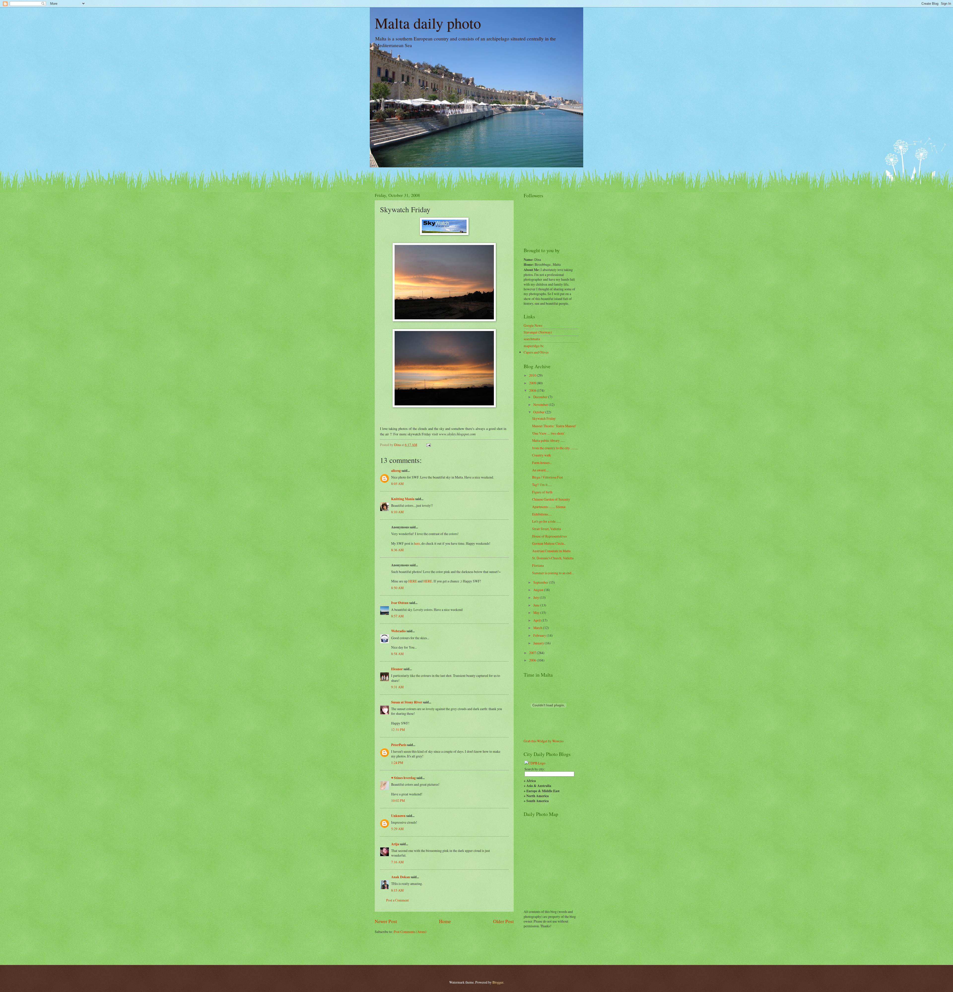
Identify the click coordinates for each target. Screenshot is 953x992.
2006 (533, 660)
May (536, 612)
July (536, 597)
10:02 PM (398, 800)
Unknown (398, 815)
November (541, 404)
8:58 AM (397, 653)
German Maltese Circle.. (548, 543)
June (536, 605)
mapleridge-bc (534, 345)
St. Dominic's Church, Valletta (553, 558)
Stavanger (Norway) (538, 332)
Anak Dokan (400, 876)
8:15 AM (397, 890)
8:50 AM (397, 587)
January (539, 643)
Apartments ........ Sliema (548, 506)
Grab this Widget (535, 741)
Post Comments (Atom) (410, 931)
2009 (533, 383)
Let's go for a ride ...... (546, 521)
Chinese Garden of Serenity (551, 499)
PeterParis (398, 744)
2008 (533, 390)
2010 (533, 375)
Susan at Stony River (406, 702)
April (537, 620)
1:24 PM (397, 762)
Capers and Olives (536, 352)
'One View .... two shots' (548, 433)
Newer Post (386, 921)
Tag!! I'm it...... (542, 484)
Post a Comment (397, 900)
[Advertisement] (404, 948)
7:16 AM (397, 862)
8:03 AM (397, 483)
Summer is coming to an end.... (553, 573)
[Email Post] (428, 444)
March (538, 627)
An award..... (540, 470)
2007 (533, 652)
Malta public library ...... (548, 440)
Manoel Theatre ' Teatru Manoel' (554, 425)
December (540, 396)
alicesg (396, 470)
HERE (412, 581)
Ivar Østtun (399, 602)
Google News (533, 325)
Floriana (538, 565)
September (541, 582)
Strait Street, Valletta (546, 528)
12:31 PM (398, 729)
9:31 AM (397, 687)
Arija (395, 844)
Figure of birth (542, 492)
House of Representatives (549, 536)
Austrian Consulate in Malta (551, 550)
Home (445, 921)
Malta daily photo (428, 23)
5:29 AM (397, 828)
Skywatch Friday (544, 418)
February (540, 635)
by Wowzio (556, 741)
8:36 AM (397, 549)
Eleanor (397, 668)
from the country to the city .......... (555, 448)
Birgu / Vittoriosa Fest (547, 477)
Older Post (503, 921)
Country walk (541, 455)
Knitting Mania (402, 498)
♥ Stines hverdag (403, 777)
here (417, 543)
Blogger (497, 982)
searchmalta (532, 338)
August (538, 589)
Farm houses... (542, 462)
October (539, 412)
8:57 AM (397, 616)
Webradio (398, 631)
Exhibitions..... (542, 514)
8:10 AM (397, 512)
